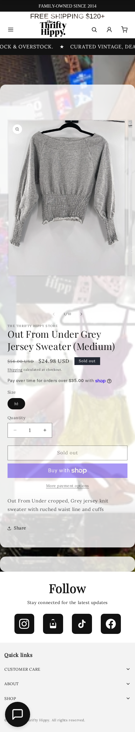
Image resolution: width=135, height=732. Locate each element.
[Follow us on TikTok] (82, 624)
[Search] (94, 29)
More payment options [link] (67, 485)
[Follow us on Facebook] (111, 624)
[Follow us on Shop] (53, 624)
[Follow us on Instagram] (24, 624)
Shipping (15, 370)
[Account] (109, 29)
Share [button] (20, 528)
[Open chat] (17, 714)
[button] (67, 669)
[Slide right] (81, 314)
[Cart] (124, 29)
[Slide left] (54, 314)
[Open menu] (10, 29)
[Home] (52, 29)
